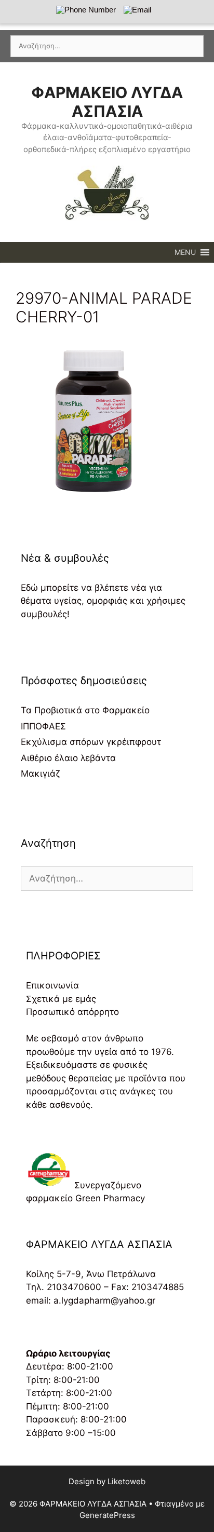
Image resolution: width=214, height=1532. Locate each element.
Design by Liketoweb (107, 1481)
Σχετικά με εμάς (61, 999)
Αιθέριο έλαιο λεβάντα (68, 758)
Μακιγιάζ (40, 773)
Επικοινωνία (52, 985)
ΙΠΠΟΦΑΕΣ (43, 726)
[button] (185, 252)
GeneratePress (107, 1515)
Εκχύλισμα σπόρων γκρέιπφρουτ (91, 742)
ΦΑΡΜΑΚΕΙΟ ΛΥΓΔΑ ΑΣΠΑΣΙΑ (107, 101)
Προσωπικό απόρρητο (72, 1012)
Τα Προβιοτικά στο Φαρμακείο (85, 710)
